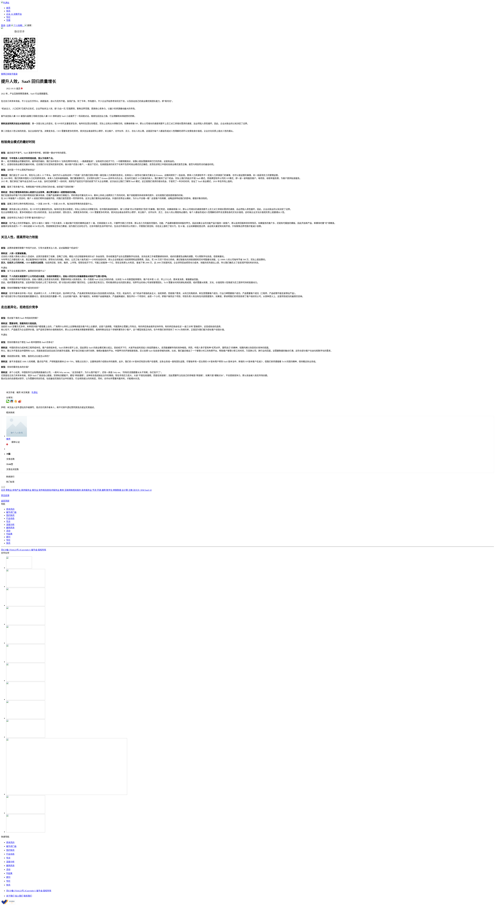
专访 (8, 521)
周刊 (8, 537)
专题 (8, 20)
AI (150, 490)
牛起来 (9, 534)
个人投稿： (19, 25)
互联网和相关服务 (72, 490)
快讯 (8, 11)
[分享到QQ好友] (11, 401)
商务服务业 (86, 490)
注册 (9, 25)
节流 (94, 490)
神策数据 (117, 490)
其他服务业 (26, 490)
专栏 (8, 17)
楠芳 (18, 88)
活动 (8, 531)
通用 (104, 490)
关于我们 (10, 896)
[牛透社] (5, 3)
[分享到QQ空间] (15, 401)
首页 (8, 8)
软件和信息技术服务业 (49, 490)
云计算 (125, 490)
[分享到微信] (7, 401)
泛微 (130, 490)
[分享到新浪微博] (19, 401)
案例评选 (10, 528)
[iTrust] (8, 904)
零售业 (9, 490)
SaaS (147, 490)
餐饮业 (35, 490)
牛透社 (34, 392)
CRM (142, 490)
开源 (99, 490)
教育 (62, 490)
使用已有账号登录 (9, 74)
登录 (3, 25)
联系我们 (28, 896)
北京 (3, 490)
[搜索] (26, 25)
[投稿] (12, 25)
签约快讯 (10, 515)
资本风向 (10, 509)
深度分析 (10, 525)
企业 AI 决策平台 (14, 14)
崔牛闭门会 (11, 512)
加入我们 (19, 896)
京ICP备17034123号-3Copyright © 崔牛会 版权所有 (23, 550)
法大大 (136, 490)
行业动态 (10, 518)
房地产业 (16, 490)
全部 (3, 487)
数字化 (109, 490)
